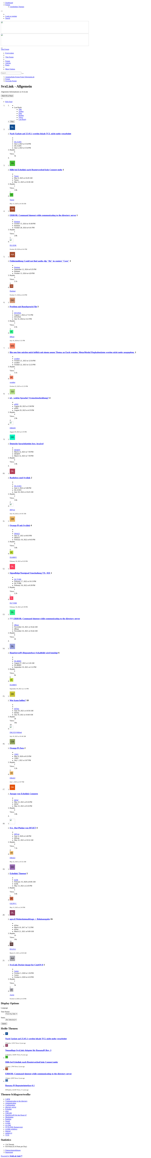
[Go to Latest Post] (11, 196)
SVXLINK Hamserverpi (14, 1127)
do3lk (16, 880)
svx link (8, 1125)
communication (10, 1103)
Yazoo (16, 176)
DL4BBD (17, 661)
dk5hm (16, 709)
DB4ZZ (17, 534)
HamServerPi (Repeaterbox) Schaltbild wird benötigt (34, 653)
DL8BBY (13, 557)
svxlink (7, 1123)
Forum (7, 61)
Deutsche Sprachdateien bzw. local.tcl (26, 443)
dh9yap (12, 510)
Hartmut (17, 222)
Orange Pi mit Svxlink (20, 525)
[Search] (23, 73)
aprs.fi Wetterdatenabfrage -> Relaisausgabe (30, 919)
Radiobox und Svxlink (20, 478)
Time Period (5, 1012)
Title (20, 109)
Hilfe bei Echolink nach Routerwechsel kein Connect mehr (36, 170)
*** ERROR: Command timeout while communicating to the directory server (45, 618)
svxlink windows (11, 1129)
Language (4, 1008)
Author (21, 111)
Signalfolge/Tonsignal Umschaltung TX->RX (30, 573)
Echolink (8, 1109)
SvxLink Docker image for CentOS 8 (26, 965)
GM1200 (8, 1113)
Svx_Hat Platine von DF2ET (23, 828)
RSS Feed (8, 102)
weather (17, 359)
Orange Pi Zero (17, 748)
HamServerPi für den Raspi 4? (16, 1115)
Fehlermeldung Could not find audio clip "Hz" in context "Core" (39, 261)
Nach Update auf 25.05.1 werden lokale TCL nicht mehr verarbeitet (40, 133)
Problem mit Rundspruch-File (23, 306)
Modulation (9, 1117)
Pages (7, 65)
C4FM (7, 1099)
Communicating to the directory (16, 1101)
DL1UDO (17, 486)
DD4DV (17, 450)
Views (21, 117)
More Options (10, 69)
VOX (7, 1135)
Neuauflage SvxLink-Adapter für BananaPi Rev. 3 (28, 1050)
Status (3, 1018)
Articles (8, 63)
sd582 (16, 404)
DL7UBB (17, 579)
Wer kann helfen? (18, 700)
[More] (2, 98)
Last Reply (22, 119)
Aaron (16, 971)
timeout (8, 1131)
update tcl (8, 1133)
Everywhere (9, 53)
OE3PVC (13, 903)
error (7, 1111)
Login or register (11, 16)
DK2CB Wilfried (16, 732)
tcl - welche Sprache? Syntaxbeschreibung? (29, 398)
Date (20, 113)
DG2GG (13, 949)
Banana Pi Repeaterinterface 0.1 (20, 1085)
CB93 (16, 754)
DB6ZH (13, 428)
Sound (7, 1121)
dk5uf (16, 800)
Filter (12, 121)
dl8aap (12, 337)
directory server (10, 1107)
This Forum (9, 57)
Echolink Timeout (18, 873)
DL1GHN (17, 142)
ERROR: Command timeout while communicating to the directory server (43, 215)
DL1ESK (13, 245)
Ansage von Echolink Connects (24, 794)
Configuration (10, 1105)
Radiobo (8, 1119)
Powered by (11, 1156)
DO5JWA (17, 313)
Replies (21, 115)
